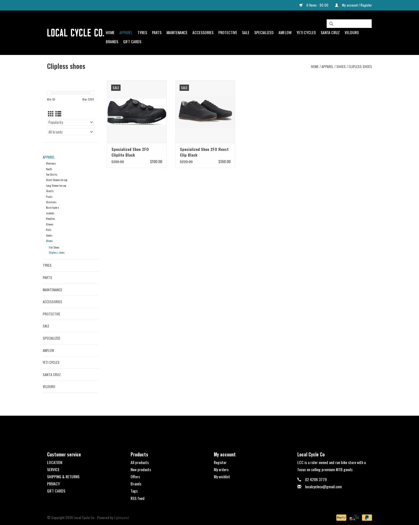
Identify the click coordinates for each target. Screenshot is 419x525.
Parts (157, 32)
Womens (51, 163)
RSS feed (138, 498)
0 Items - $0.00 (317, 5)
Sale (245, 32)
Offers (135, 476)
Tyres (142, 32)
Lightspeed (121, 517)
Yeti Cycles (306, 32)
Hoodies (50, 218)
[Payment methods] (340, 516)
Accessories (202, 32)
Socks (49, 235)
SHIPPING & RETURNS (63, 476)
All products (140, 462)
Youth (49, 169)
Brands (112, 41)
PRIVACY (53, 484)
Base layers (52, 207)
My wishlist (222, 476)
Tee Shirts (51, 174)
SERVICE (53, 469)
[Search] (331, 24)
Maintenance (177, 32)
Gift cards (132, 41)
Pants (49, 196)
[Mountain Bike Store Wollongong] (75, 32)
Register (220, 462)
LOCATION (54, 462)
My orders (221, 469)
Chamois (51, 202)
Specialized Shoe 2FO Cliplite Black (130, 152)
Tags (134, 491)
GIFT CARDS (56, 491)
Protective (227, 32)
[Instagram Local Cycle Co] (214, 428)
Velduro (352, 32)
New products (141, 469)
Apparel (126, 32)
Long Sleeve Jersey (56, 185)
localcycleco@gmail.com (323, 486)
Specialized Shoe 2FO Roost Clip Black (204, 152)
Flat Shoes (54, 247)
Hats (48, 229)
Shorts (50, 190)
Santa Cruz (330, 32)
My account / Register (356, 5)
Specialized (264, 32)
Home (110, 32)
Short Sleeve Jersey (56, 179)
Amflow (285, 32)
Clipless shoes (360, 66)
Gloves (49, 224)
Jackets (50, 213)
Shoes (341, 66)
